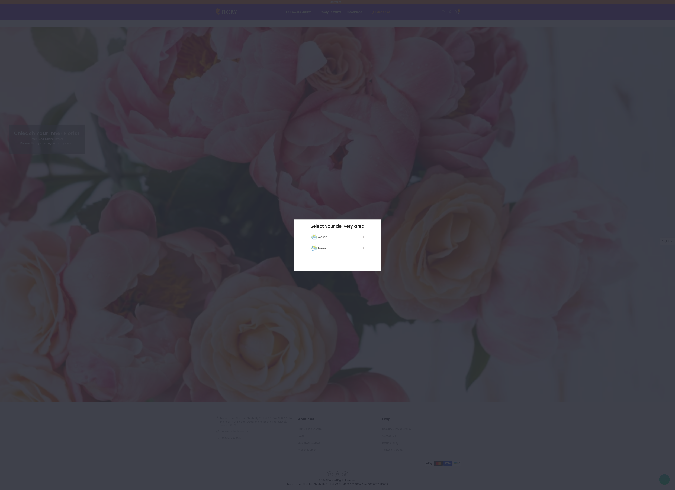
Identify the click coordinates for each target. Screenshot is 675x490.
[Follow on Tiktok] (345, 474)
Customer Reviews (309, 443)
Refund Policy (390, 443)
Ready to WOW (330, 12)
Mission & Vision (307, 450)
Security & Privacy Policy (396, 429)
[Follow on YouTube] (337, 474)
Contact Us (389, 436)
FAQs (301, 436)
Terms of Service (392, 450)
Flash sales (382, 12)
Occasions (354, 12)
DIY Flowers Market (298, 12)
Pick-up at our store (310, 429)
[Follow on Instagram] (330, 474)
